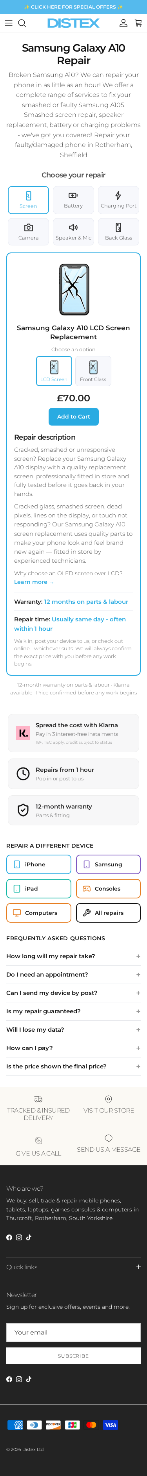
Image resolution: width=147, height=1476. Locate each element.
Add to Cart (73, 416)
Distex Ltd (33, 1449)
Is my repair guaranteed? (43, 1011)
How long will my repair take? (50, 956)
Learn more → (34, 582)
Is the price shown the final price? (56, 1066)
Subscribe (73, 1356)
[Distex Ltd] (73, 23)
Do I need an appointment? (47, 974)
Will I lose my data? (35, 1029)
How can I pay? (29, 1048)
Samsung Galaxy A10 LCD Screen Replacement (73, 332)
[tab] (28, 200)
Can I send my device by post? (52, 993)
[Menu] (8, 23)
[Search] (25, 23)
